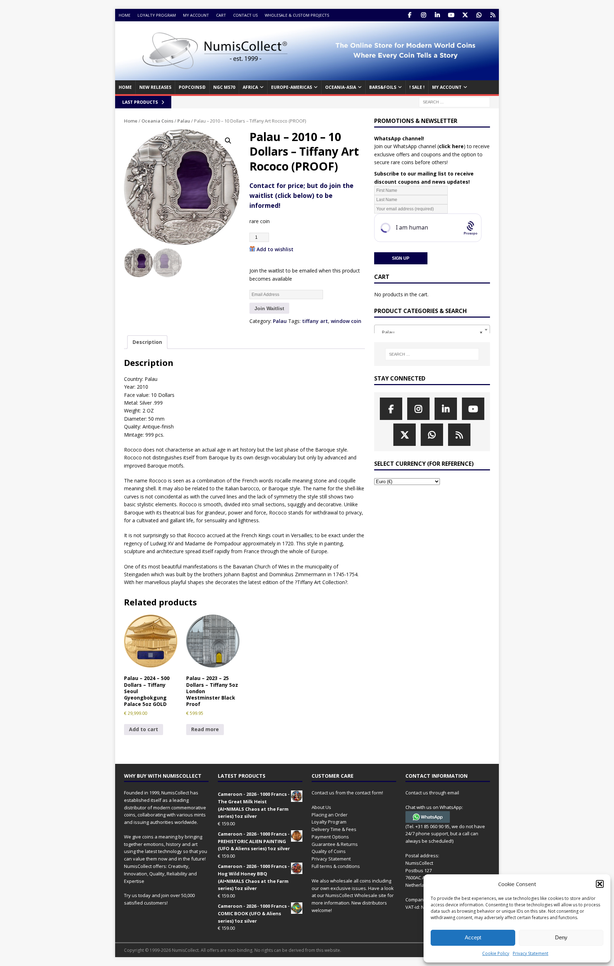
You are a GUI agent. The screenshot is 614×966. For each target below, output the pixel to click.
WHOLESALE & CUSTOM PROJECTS (297, 15)
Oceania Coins (157, 121)
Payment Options (330, 836)
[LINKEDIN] (437, 15)
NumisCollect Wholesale (351, 895)
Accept (473, 937)
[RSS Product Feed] (492, 15)
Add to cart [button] (143, 729)
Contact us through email (432, 792)
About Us (321, 807)
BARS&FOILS (382, 87)
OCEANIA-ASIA (340, 87)
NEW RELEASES (155, 87)
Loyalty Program (157, 15)
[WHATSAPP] (479, 15)
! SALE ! (417, 87)
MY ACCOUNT (447, 87)
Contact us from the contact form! (347, 792)
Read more (205, 729)
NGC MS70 (224, 87)
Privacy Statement (530, 953)
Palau (183, 121)
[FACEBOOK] (409, 15)
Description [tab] (147, 342)
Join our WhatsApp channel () (419, 146)
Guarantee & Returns (335, 844)
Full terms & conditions (336, 866)
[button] (599, 883)
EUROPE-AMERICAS (291, 87)
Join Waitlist (269, 308)
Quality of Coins (329, 851)
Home (124, 15)
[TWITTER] (465, 15)
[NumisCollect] (307, 76)
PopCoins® (192, 87)
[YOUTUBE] (451, 15)
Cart (221, 15)
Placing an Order (330, 814)
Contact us (245, 15)
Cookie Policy (495, 953)
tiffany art (315, 321)
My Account (196, 15)
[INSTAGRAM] (423, 15)
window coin (346, 321)
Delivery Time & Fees (334, 829)
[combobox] (432, 330)
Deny (561, 937)
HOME (125, 87)
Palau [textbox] (430, 332)
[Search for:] (454, 101)
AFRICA (250, 87)
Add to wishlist (275, 249)
